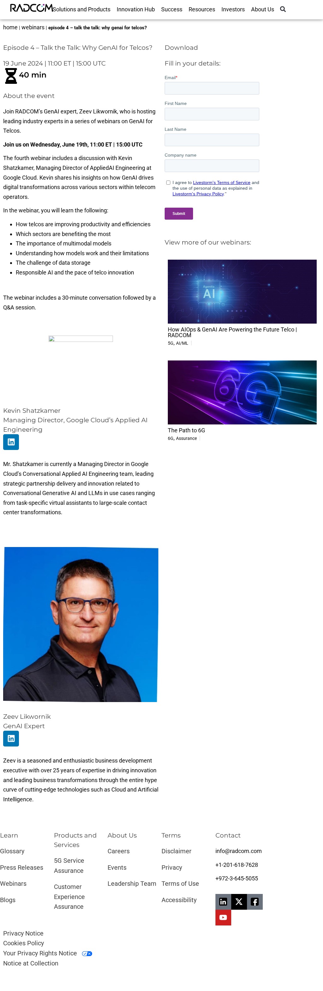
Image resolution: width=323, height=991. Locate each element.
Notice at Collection (30, 963)
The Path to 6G (186, 430)
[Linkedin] (11, 442)
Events (117, 867)
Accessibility (179, 900)
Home (10, 27)
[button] (283, 9)
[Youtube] (223, 917)
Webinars (32, 27)
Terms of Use (180, 883)
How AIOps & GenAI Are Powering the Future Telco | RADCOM (232, 332)
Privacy (172, 867)
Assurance (186, 438)
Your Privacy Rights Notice (41, 953)
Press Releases (21, 867)
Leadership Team (132, 883)
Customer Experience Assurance (69, 896)
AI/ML (182, 343)
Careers (119, 851)
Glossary (12, 851)
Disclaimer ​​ (177, 851)
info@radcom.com (238, 851)
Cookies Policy (23, 943)
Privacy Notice (23, 933)
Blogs (7, 900)
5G (170, 343)
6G (170, 438)
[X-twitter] (239, 902)
